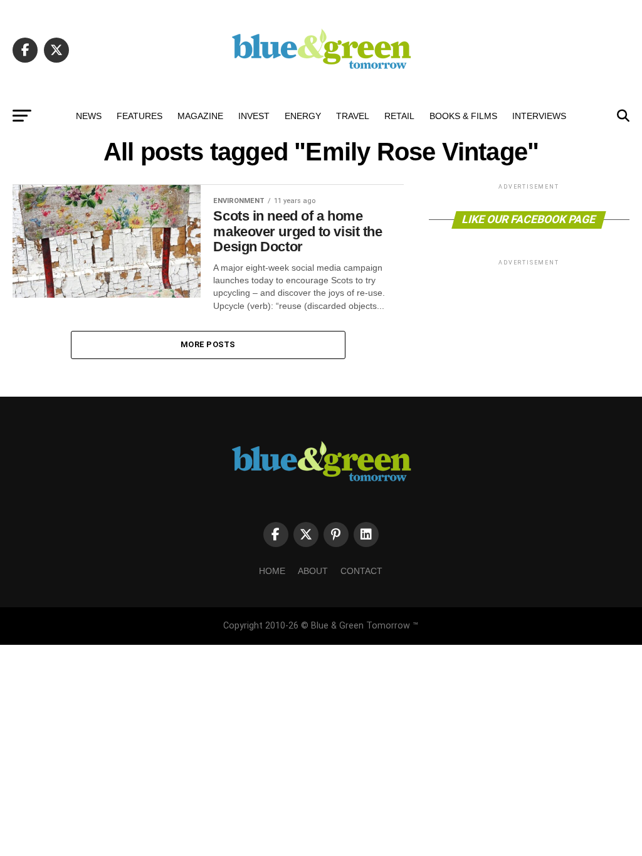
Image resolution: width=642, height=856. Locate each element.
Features (139, 116)
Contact (361, 571)
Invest (254, 116)
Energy (303, 116)
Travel (352, 116)
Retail (399, 116)
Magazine (200, 116)
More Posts (208, 344)
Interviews (539, 116)
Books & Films (463, 116)
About (313, 571)
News (89, 116)
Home (272, 571)
